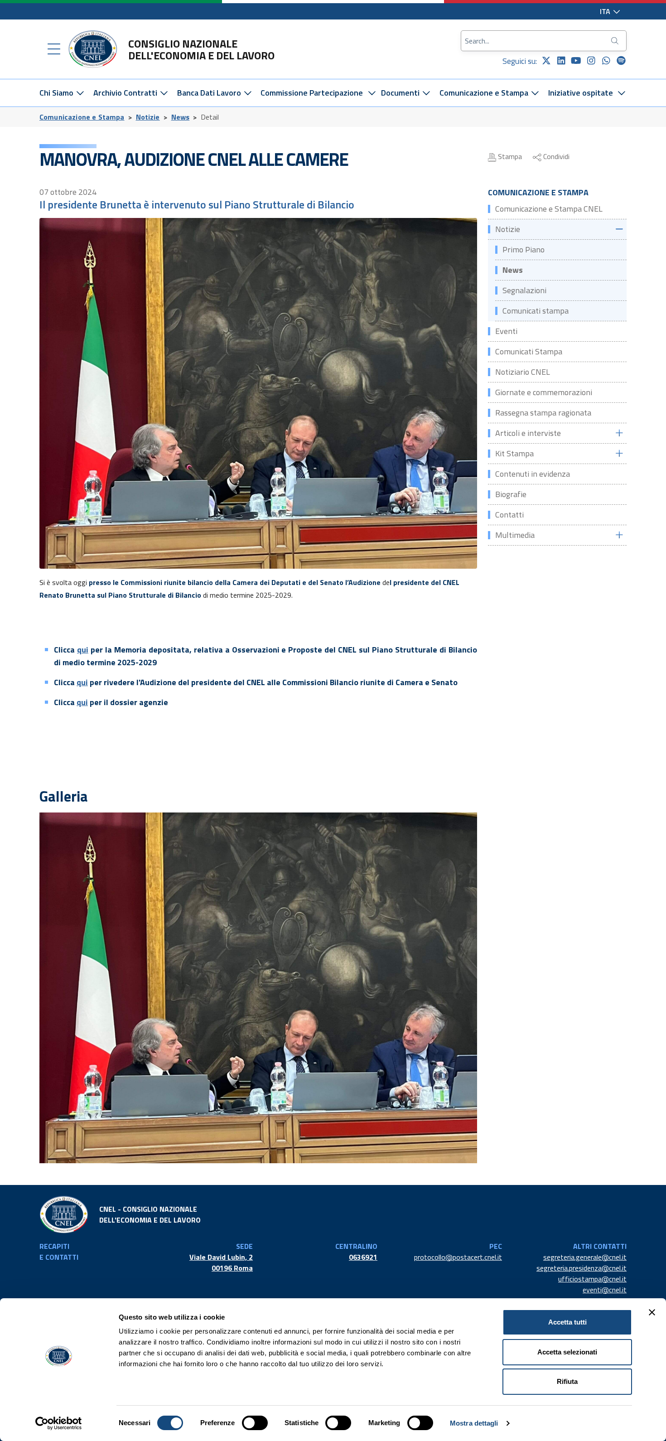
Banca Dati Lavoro (210, 93)
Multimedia (515, 535)
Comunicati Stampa (528, 351)
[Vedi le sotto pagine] (619, 229)
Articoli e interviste (528, 433)
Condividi (555, 156)
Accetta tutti (567, 1322)
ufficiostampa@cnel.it (592, 1278)
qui (82, 649)
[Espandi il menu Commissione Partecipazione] (372, 93)
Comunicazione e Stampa (484, 93)
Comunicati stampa (535, 311)
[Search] (616, 41)
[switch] (255, 1423)
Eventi (506, 331)
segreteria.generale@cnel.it (585, 1257)
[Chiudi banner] (652, 1312)
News (180, 116)
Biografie (510, 494)
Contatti (509, 514)
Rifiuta (567, 1381)
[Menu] (53, 49)
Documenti (401, 93)
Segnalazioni (524, 290)
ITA (606, 11)
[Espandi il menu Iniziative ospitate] (622, 93)
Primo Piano (523, 249)
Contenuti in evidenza (532, 474)
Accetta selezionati (567, 1352)
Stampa (509, 156)
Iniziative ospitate (580, 93)
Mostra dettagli (474, 1423)
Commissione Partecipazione (312, 93)
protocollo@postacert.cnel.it (458, 1257)
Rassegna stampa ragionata (543, 412)
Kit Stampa (514, 453)
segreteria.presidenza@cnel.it (581, 1267)
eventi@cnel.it (605, 1289)
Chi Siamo (57, 93)
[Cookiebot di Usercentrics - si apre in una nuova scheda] (58, 1423)
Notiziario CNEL (522, 372)
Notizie (148, 116)
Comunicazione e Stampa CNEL (549, 209)
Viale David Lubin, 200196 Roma (221, 1262)
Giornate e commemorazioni (543, 392)
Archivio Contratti (126, 93)
